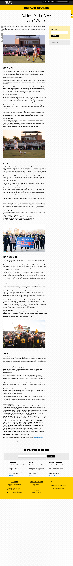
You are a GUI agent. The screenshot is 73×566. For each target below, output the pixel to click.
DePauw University (10, 2)
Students (44, 1)
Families (48, 1)
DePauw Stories (36, 7)
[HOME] (2, 30)
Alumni (56, 1)
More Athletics (11, 475)
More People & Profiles (52, 475)
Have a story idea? (14, 482)
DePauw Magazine (38, 437)
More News (30, 475)
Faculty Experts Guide (36, 492)
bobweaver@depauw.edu (58, 488)
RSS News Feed (55, 42)
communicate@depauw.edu (36, 487)
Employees (52, 1)
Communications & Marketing (36, 482)
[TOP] (2, 27)
